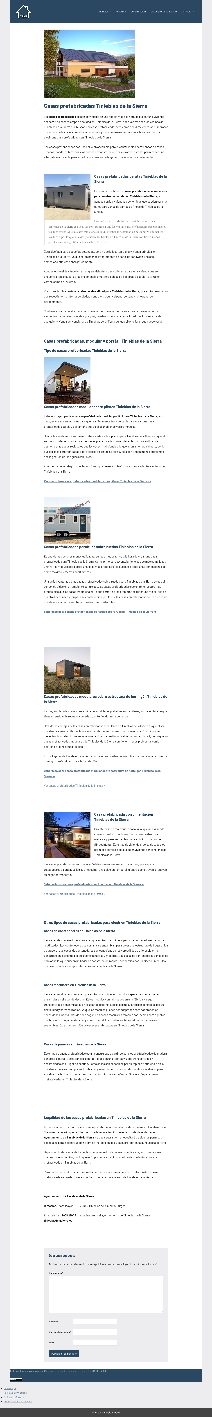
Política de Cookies (14, 1397)
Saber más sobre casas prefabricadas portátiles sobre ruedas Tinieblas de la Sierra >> (100, 611)
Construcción (138, 11)
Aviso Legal (10, 1388)
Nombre (54, 1321)
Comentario (56, 1272)
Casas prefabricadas (162, 11)
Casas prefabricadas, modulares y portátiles (69, 1370)
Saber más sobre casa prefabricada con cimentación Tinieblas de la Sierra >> (94, 884)
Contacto (186, 11)
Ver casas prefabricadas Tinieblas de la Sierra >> (74, 785)
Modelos (103, 11)
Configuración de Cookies (18, 1401)
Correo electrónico (60, 1331)
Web (51, 1342)
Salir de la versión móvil (106, 1412)
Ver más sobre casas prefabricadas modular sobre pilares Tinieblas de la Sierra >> (97, 481)
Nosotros (120, 11)
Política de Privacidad (15, 1392)
